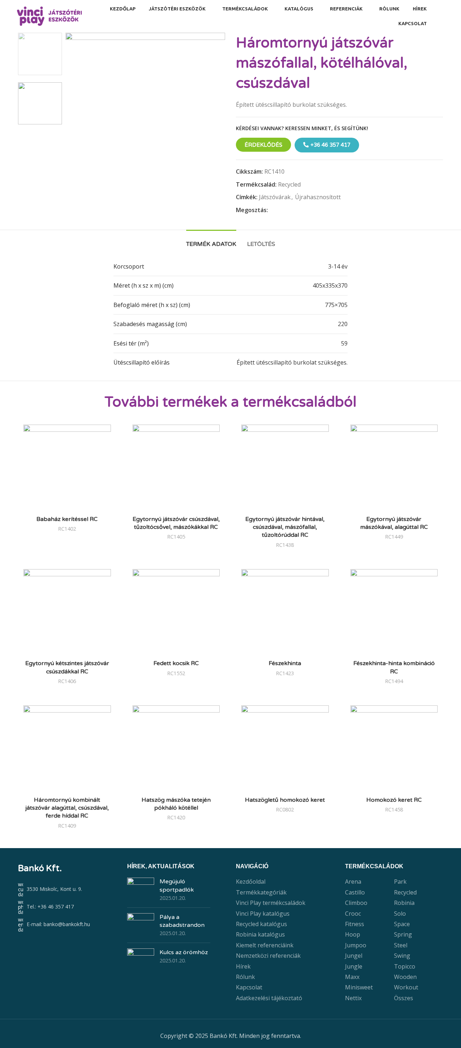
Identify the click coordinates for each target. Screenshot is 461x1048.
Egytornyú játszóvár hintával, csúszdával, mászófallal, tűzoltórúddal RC (285, 527)
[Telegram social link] (305, 210)
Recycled (289, 184)
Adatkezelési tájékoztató (269, 998)
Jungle (353, 966)
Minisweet (359, 987)
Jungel (353, 956)
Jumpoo (355, 945)
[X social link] (280, 210)
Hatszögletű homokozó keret (285, 800)
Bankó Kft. (40, 868)
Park (400, 881)
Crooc (353, 913)
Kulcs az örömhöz (184, 952)
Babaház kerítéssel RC (67, 519)
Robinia (404, 903)
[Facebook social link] (272, 210)
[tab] (211, 241)
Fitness (354, 924)
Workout (406, 987)
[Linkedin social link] (297, 210)
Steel (400, 945)
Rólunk (245, 977)
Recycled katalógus (261, 924)
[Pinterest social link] (289, 210)
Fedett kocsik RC (176, 663)
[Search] (442, 16)
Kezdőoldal (250, 881)
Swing (402, 956)
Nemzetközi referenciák (268, 956)
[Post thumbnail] (140, 890)
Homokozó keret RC (394, 800)
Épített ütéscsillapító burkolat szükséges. (292, 362)
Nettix (353, 998)
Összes (403, 998)
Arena (353, 881)
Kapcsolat (249, 987)
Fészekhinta (285, 663)
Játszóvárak (275, 197)
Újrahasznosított (318, 197)
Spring (403, 934)
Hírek (243, 966)
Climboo (356, 903)
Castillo (355, 892)
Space (402, 924)
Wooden (405, 977)
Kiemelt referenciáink (265, 945)
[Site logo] (49, 15)
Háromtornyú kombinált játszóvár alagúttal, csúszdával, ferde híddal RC (67, 808)
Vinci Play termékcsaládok (270, 903)
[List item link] (67, 907)
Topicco (404, 966)
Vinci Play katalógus (263, 913)
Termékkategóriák (261, 892)
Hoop (352, 934)
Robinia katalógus (260, 934)
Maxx (352, 977)
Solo (400, 913)
